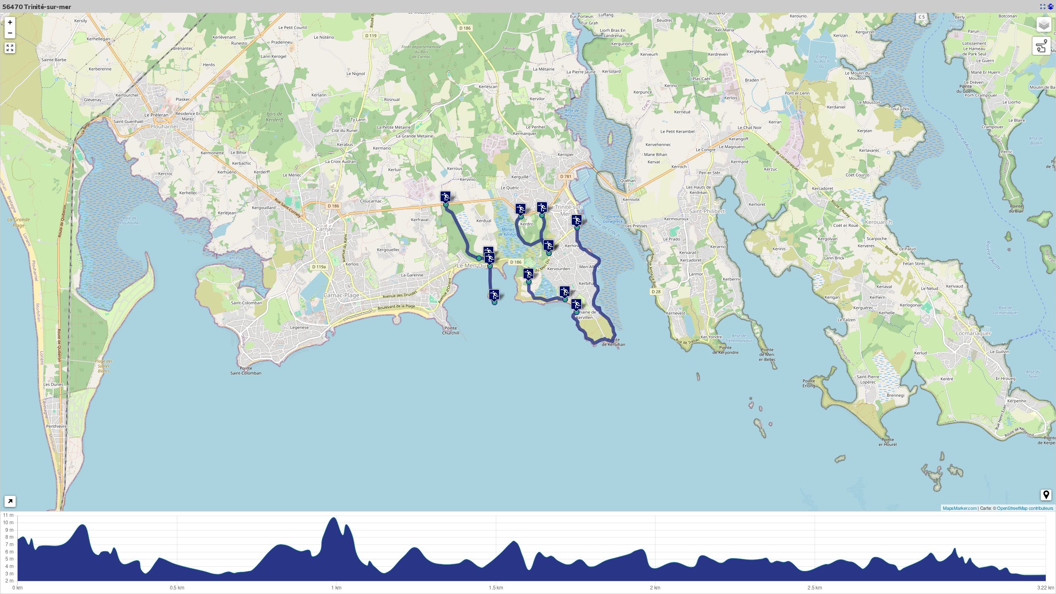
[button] (1046, 495)
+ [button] (10, 22)
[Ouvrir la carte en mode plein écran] (1043, 6)
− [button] (10, 32)
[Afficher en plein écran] (10, 47)
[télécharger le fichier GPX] (1051, 6)
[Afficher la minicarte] (10, 501)
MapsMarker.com (959, 507)
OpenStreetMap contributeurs (1025, 507)
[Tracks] (1041, 46)
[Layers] (1044, 24)
